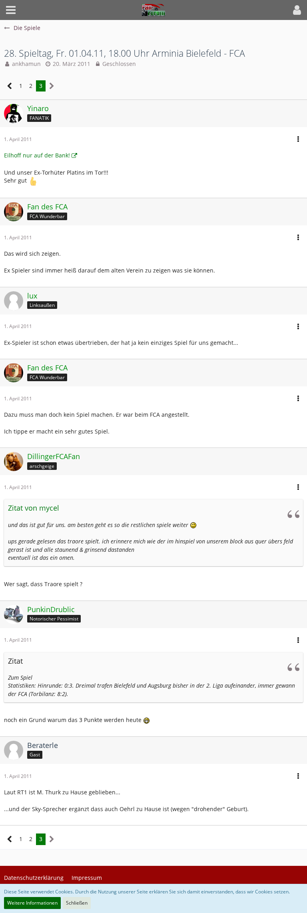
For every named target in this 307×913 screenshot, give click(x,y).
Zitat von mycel (33, 508)
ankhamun (26, 64)
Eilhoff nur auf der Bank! (37, 155)
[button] (11, 10)
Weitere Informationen (32, 902)
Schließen (77, 902)
